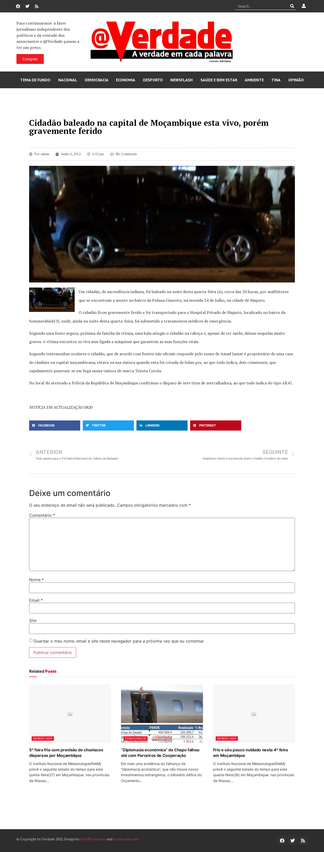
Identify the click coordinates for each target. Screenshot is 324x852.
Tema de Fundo (35, 79)
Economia (125, 79)
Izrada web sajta (126, 839)
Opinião (296, 79)
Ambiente (254, 79)
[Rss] (37, 6)
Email (36, 600)
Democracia (96, 79)
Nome (36, 580)
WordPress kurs (93, 839)
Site (32, 620)
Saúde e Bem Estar (218, 79)
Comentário (42, 515)
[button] (54, 425)
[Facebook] (18, 6)
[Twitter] (27, 6)
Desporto (153, 79)
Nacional (67, 79)
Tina (275, 79)
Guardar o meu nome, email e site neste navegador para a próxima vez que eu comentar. (119, 641)
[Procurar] (292, 6)
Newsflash (181, 79)
